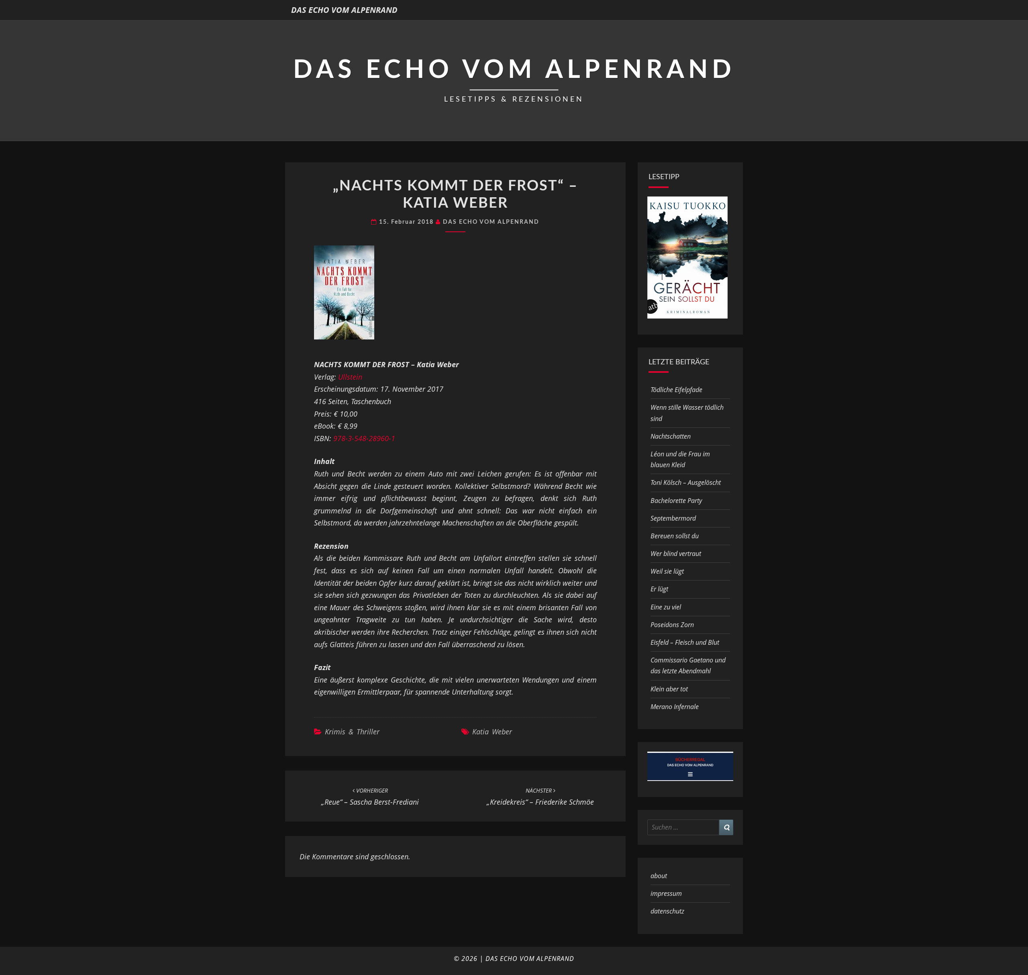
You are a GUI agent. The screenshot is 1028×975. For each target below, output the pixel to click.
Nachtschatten (671, 436)
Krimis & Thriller (352, 731)
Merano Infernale (675, 706)
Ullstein (350, 377)
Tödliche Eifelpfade (676, 389)
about (659, 875)
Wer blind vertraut (676, 553)
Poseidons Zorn (672, 624)
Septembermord (673, 518)
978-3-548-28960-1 (364, 438)
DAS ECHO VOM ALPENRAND (344, 9)
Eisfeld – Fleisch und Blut (685, 642)
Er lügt (659, 589)
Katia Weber (492, 731)
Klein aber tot (669, 689)
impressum (666, 893)
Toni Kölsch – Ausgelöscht (686, 482)
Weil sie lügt (667, 571)
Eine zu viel (666, 607)
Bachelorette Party (676, 500)
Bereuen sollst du (675, 535)
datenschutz (667, 911)
